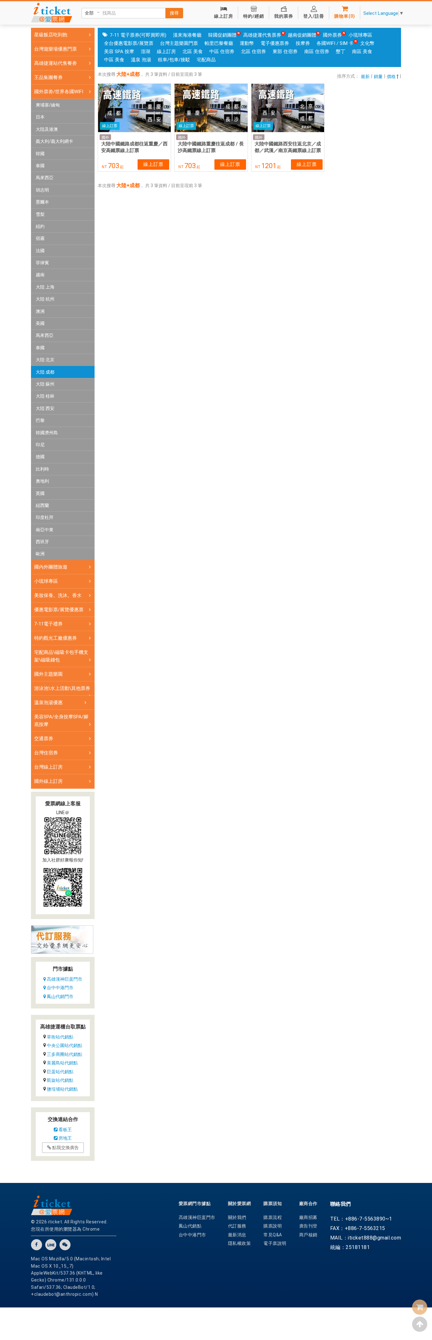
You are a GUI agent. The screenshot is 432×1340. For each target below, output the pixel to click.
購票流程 (272, 1217)
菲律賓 (42, 262)
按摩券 (303, 43)
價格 (392, 76)
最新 (365, 76)
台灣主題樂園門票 (179, 43)
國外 (105, 137)
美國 (40, 323)
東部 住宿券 (285, 51)
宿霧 (40, 238)
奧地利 (42, 481)
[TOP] (419, 1324)
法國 (40, 250)
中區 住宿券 (221, 51)
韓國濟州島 (47, 432)
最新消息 (237, 1234)
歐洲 (40, 553)
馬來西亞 (44, 177)
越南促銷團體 (302, 35)
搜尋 (174, 12)
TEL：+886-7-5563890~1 (361, 1219)
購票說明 (272, 1225)
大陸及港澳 (47, 129)
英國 (40, 493)
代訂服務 (237, 1225)
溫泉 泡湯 (141, 60)
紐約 (40, 226)
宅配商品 (206, 60)
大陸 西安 (45, 408)
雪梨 (40, 214)
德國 (40, 456)
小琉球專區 (360, 35)
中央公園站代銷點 (64, 1045)
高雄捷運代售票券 (262, 35)
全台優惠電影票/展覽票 (128, 43)
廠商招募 (308, 1217)
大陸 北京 (45, 359)
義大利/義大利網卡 (54, 141)
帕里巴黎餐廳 (219, 43)
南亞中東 (44, 529)
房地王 (65, 1138)
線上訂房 (166, 51)
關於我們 (237, 1217)
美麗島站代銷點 (62, 1062)
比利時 (42, 469)
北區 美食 (192, 51)
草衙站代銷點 (60, 1036)
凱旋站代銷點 (60, 1080)
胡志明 (42, 189)
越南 (40, 274)
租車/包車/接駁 (174, 60)
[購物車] (419, 1307)
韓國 (40, 153)
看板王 (65, 1129)
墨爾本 (42, 201)
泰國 (40, 165)
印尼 (40, 444)
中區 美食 (114, 60)
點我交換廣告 (65, 1147)
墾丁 (340, 51)
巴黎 (40, 420)
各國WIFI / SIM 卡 (335, 43)
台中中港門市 (59, 987)
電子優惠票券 (275, 43)
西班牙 (42, 541)
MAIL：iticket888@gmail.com (365, 1238)
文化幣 (367, 43)
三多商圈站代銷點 (64, 1054)
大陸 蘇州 (45, 384)
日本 (40, 116)
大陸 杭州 (45, 299)
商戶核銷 (308, 1234)
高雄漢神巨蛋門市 (64, 979)
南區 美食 (362, 51)
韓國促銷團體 (222, 35)
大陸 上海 (45, 286)
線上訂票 (153, 164)
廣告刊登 (308, 1225)
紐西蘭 (42, 505)
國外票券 (332, 35)
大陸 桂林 (45, 396)
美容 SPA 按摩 (119, 51)
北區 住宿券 (253, 51)
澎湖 (145, 51)
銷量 (378, 76)
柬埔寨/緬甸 (48, 104)
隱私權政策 (239, 1243)
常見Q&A (272, 1234)
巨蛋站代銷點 (60, 1071)
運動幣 (247, 43)
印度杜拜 (44, 517)
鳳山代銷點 (190, 1225)
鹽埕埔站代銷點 (62, 1089)
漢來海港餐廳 (187, 35)
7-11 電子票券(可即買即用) (138, 35)
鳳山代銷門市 (59, 996)
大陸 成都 (45, 372)
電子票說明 (275, 1243)
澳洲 (40, 311)
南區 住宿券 (316, 51)
